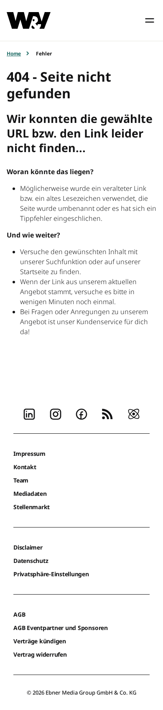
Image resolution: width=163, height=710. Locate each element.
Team (20, 480)
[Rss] (107, 413)
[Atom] (133, 413)
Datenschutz (30, 561)
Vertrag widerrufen (40, 654)
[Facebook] (81, 413)
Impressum (29, 454)
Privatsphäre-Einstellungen (51, 574)
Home (14, 53)
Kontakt (24, 467)
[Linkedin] (29, 413)
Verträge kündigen (39, 641)
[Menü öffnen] (149, 20)
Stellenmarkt (31, 507)
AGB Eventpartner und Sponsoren (60, 628)
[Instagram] (55, 413)
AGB (19, 614)
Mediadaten (30, 494)
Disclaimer (28, 547)
